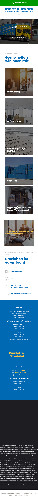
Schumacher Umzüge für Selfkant (22, 478)
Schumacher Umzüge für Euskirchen (16, 455)
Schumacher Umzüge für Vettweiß (7, 484)
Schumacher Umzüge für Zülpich (17, 486)
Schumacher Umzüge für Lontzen (16, 468)
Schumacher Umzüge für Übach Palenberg (14, 482)
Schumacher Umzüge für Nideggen (23, 472)
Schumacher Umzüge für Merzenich (12, 470)
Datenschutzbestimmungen (16, 495)
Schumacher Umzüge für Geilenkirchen (12, 457)
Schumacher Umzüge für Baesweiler (20, 449)
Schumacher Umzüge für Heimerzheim (8, 459)
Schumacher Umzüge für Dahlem (13, 451)
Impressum (27, 495)
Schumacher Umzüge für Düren (27, 451)
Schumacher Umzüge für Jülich (12, 462)
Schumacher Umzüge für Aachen (9, 445)
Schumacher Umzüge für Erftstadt (7, 453)
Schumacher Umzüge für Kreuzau (7, 466)
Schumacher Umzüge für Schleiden (7, 478)
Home (14, 37)
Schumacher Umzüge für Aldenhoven (25, 445)
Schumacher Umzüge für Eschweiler (22, 453)
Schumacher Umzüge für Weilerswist (23, 484)
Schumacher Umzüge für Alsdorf (7, 447)
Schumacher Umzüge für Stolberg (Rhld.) (19, 480)
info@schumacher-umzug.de (19, 375)
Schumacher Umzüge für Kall (26, 462)
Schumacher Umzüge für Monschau (28, 470)
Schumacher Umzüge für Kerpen (30, 464)
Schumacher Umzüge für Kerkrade (15, 464)
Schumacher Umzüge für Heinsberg (24, 459)
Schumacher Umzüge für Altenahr (21, 447)
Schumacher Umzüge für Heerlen (28, 457)
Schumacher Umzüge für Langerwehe (23, 466)
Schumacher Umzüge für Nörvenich (17, 474)
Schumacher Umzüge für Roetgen (26, 476)
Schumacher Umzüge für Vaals (30, 482)
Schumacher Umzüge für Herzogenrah (18, 460)
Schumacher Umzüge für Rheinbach (11, 476)
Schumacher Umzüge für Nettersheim (8, 472)
